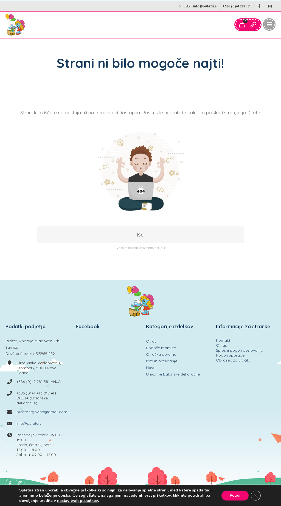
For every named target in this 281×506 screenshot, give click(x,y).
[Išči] (253, 25)
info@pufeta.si (205, 6)
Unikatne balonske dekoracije (173, 374)
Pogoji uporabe (230, 355)
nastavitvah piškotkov (77, 500)
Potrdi (235, 495)
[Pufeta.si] (15, 25)
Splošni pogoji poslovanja (239, 350)
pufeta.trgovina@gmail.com (41, 411)
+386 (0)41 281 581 (237, 6)
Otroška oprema (161, 354)
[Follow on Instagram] (270, 6)
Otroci (152, 341)
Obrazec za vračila (233, 360)
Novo (151, 367)
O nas (221, 345)
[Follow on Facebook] (259, 6)
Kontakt (223, 340)
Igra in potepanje (161, 360)
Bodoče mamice (161, 347)
